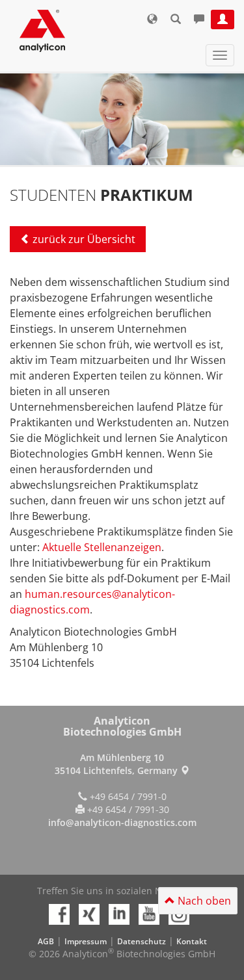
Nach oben (203, 901)
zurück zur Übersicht (84, 239)
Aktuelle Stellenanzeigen (101, 547)
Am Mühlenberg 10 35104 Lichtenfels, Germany (117, 764)
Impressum (85, 941)
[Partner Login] (222, 19)
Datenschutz (141, 941)
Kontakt (191, 941)
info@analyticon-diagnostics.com (122, 822)
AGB (46, 941)
